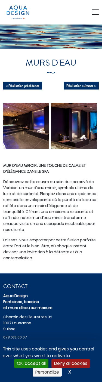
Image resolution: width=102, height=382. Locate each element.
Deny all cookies (70, 363)
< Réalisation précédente (22, 85)
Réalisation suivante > (81, 85)
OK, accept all (31, 363)
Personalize (47, 372)
